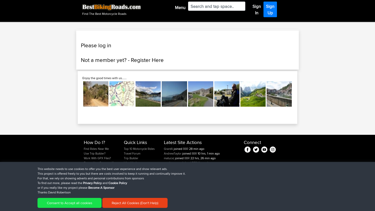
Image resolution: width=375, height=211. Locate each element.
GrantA (169, 149)
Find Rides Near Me (96, 149)
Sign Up (270, 9)
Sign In (257, 9)
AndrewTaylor (173, 153)
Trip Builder (131, 158)
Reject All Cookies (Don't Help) (135, 202)
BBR (185, 149)
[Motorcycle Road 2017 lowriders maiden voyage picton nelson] (148, 93)
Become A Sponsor (101, 187)
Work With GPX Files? (97, 158)
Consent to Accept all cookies (69, 202)
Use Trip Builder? (94, 153)
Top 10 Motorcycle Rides (139, 149)
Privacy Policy (92, 183)
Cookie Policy (117, 183)
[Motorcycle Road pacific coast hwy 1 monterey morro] (174, 93)
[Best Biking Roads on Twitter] (256, 149)
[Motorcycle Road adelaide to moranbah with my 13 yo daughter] (226, 93)
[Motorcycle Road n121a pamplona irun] (122, 93)
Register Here (147, 60)
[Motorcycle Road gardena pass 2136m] (253, 93)
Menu (180, 7)
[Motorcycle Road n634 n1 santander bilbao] (279, 93)
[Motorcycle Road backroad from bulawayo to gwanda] (95, 93)
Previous (77, 94)
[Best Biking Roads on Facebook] (247, 149)
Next (298, 94)
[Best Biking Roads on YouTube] (264, 149)
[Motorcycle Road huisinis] (200, 93)
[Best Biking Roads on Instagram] (273, 149)
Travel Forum (132, 153)
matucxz (169, 158)
